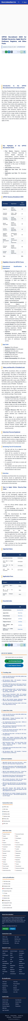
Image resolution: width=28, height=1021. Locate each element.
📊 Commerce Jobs (6, 905)
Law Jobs (15, 992)
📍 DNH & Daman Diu (6, 870)
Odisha (11, 967)
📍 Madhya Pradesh (6, 851)
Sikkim (20, 969)
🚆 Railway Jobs (5, 811)
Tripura (20, 971)
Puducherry (21, 967)
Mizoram (21, 965)
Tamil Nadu (4, 971)
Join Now (20, 618)
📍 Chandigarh (5, 838)
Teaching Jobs (5, 943)
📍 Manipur (4, 853)
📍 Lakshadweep (18, 870)
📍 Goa (16, 840)
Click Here (20, 612)
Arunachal (21, 951)
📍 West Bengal (5, 868)
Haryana (21, 957)
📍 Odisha (4, 857)
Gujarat (11, 957)
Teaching (4, 989)
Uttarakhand (13, 973)
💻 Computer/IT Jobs (7, 902)
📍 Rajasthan (17, 859)
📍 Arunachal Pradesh (19, 834)
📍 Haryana (17, 842)
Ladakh (20, 961)
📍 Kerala (4, 849)
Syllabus (17, 1004)
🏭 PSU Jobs (5, 823)
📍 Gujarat (4, 842)
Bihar (11, 953)
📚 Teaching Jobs (6, 821)
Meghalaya (12, 965)
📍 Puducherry (18, 857)
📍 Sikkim (4, 861)
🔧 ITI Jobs (4, 893)
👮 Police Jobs (5, 818)
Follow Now (20, 629)
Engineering (5, 985)
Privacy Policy (14, 1015)
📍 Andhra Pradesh (6, 834)
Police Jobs (17, 941)
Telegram (9, 52)
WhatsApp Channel (21, 52)
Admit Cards (5, 1002)
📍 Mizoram (4, 855)
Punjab (3, 969)
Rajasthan (12, 969)
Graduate (4, 983)
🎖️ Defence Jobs (6, 816)
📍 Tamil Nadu (18, 861)
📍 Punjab (4, 859)
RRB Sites (4, 1008)
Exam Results (18, 1000)
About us (7, 1015)
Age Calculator (5, 1010)
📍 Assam (4, 836)
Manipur (4, 965)
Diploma (4, 987)
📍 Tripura (17, 864)
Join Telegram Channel (24, 645)
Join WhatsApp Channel (21, 645)
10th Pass (4, 981)
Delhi (11, 955)
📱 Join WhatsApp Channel (14, 661)
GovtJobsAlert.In (8, 2)
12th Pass (15, 981)
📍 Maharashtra (18, 851)
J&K (11, 959)
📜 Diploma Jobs (5, 895)
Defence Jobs (5, 941)
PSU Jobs (17, 943)
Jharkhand (21, 959)
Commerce (4, 992)
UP (3, 973)
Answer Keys (18, 1002)
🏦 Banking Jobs (6, 814)
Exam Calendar (5, 1004)
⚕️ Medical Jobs (5, 898)
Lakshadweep (5, 963)
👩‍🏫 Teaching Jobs (6, 900)
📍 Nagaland (17, 855)
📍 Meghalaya (17, 853)
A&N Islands (5, 951)
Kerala (11, 961)
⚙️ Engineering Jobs (6, 890)
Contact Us (20, 1015)
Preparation (18, 1006)
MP (11, 963)
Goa (3, 957)
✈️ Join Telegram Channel (14, 665)
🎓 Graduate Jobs (6, 886)
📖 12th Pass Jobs (6, 883)
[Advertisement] (14, 20)
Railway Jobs (5, 939)
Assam (3, 953)
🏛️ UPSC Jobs (5, 806)
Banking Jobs (18, 939)
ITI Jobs (15, 985)
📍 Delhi (3, 840)
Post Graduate (16, 983)
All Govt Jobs (5, 1000)
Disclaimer (9, 1017)
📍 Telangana (4, 864)
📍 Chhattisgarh (18, 838)
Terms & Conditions (17, 1017)
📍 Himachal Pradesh (6, 844)
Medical (15, 987)
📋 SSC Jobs (5, 809)
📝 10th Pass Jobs (6, 881)
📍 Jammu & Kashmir (19, 844)
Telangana (12, 971)
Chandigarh (21, 953)
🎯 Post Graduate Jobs (7, 888)
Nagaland (4, 967)
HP (3, 959)
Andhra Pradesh (13, 951)
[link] (12, 52)
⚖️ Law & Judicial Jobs (7, 907)
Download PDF (20, 610)
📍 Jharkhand (5, 846)
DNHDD (20, 955)
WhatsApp (6, 52)
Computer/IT (16, 989)
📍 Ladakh (17, 849)
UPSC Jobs (4, 936)
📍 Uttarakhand (18, 866)
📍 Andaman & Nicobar (19, 868)
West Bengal (22, 973)
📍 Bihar (16, 836)
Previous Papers (6, 1006)
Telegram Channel (24, 52)
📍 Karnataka (17, 846)
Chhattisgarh (5, 955)
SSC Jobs (17, 936)
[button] (19, 2)
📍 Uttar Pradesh (5, 866)
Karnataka (4, 961)
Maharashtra (22, 963)
